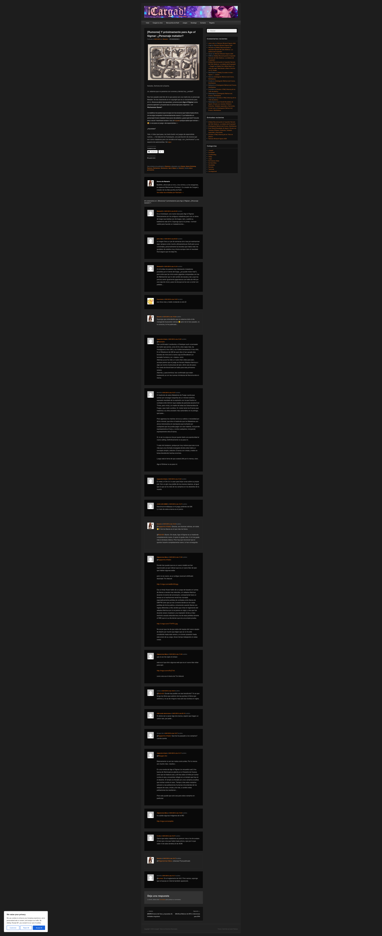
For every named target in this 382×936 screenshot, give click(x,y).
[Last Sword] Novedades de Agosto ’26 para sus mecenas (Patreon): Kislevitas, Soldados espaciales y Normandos (221, 104)
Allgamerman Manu (162, 557)
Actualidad (211, 152)
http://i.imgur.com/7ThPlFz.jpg (167, 623)
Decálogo (194, 23)
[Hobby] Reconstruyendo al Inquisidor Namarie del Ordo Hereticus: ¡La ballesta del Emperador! (220, 49)
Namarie (165, 39)
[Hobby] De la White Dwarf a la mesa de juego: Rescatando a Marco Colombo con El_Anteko (221, 68)
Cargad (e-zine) (158, 23)
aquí (169, 142)
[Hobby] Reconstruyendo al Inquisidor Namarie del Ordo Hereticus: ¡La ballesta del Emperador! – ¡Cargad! (222, 64)
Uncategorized (212, 171)
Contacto (203, 23)
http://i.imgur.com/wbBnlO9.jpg (167, 584)
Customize (13, 928)
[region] (26, 921)
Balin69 (161, 534)
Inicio (147, 23)
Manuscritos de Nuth (172, 23)
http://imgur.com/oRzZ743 (166, 670)
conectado (162, 899)
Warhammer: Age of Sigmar (169, 168)
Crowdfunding (212, 154)
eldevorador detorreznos (164, 713)
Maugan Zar (162, 756)
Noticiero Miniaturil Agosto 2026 (226, 43)
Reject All (26, 928)
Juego (210, 159)
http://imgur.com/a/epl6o (165, 821)
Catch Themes (233, 929)
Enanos (183, 166)
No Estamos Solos (213, 161)
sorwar (160, 878)
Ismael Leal (211, 108)
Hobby (210, 157)
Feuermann (160, 299)
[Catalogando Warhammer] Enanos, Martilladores (222, 126)
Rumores (167, 166)
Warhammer (156, 168)
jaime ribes (160, 239)
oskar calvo (211, 43)
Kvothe (159, 836)
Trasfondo (211, 169)
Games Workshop (191, 166)
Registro (212, 23)
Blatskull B (160, 211)
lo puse (177, 120)
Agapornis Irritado (162, 339)
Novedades (211, 165)
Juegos (185, 23)
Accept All (39, 928)
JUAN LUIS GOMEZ (162, 504)
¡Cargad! (210, 150)
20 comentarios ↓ (175, 39)
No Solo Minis (212, 163)
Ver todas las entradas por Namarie (170, 192)
